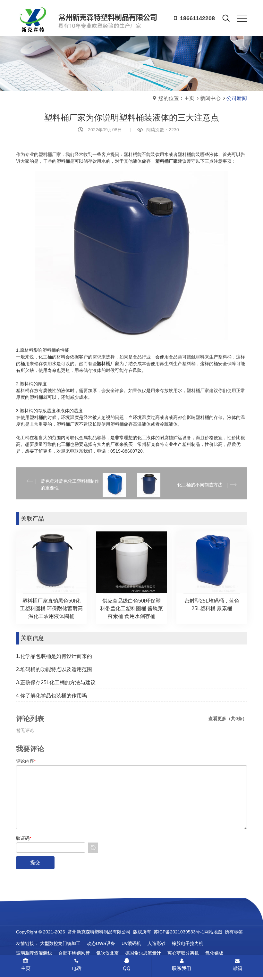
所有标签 (234, 931)
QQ (127, 968)
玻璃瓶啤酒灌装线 (34, 953)
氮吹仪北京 (107, 953)
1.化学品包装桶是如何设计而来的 (54, 656)
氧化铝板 (214, 953)
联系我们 (181, 968)
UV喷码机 (131, 943)
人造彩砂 (156, 943)
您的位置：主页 (176, 98)
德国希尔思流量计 (143, 953)
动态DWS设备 (101, 943)
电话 (76, 968)
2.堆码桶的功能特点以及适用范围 (54, 669)
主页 (25, 968)
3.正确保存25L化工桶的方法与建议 (56, 682)
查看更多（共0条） (227, 718)
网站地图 (213, 931)
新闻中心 (210, 98)
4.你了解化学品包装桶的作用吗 (51, 695)
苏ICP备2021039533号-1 (179, 931)
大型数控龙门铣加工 (60, 943)
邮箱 (237, 968)
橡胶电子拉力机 (187, 943)
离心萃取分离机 (183, 953)
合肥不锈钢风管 (74, 953)
